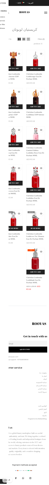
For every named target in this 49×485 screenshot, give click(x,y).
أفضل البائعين (43, 409)
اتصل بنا (44, 376)
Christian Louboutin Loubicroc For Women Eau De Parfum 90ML (35, 236)
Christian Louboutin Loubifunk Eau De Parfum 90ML (34, 280)
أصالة (45, 379)
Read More (35, 228)
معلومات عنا (43, 373)
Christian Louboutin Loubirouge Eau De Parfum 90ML (34, 76)
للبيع (45, 412)
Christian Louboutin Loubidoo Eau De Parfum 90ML (34, 198)
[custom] (30, 478)
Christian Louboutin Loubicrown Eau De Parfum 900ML (12, 191)
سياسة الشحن (42, 389)
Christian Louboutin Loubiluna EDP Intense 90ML (35, 114)
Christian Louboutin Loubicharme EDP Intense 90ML (12, 76)
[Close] (5, 3)
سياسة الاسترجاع (41, 386)
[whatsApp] (23, 478)
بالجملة (44, 416)
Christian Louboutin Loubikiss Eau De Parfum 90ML (12, 236)
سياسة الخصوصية (41, 382)
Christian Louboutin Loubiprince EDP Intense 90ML (12, 114)
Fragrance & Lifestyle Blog (37, 419)
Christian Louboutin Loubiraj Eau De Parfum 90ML (12, 152)
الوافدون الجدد (42, 406)
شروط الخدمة (42, 392)
